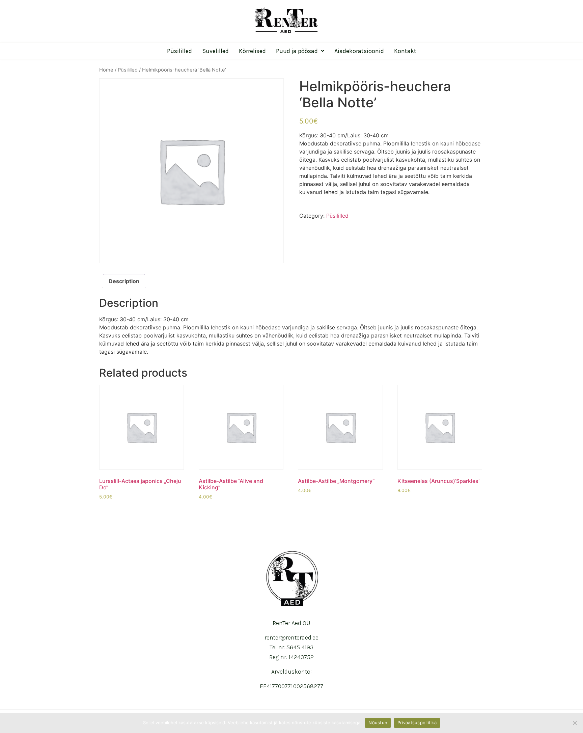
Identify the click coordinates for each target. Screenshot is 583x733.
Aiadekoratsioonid (359, 51)
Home (106, 70)
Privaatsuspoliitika (417, 722)
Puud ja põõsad (297, 51)
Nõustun (377, 722)
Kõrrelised (252, 51)
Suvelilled (215, 51)
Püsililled (179, 51)
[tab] (124, 281)
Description (124, 281)
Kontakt (405, 51)
